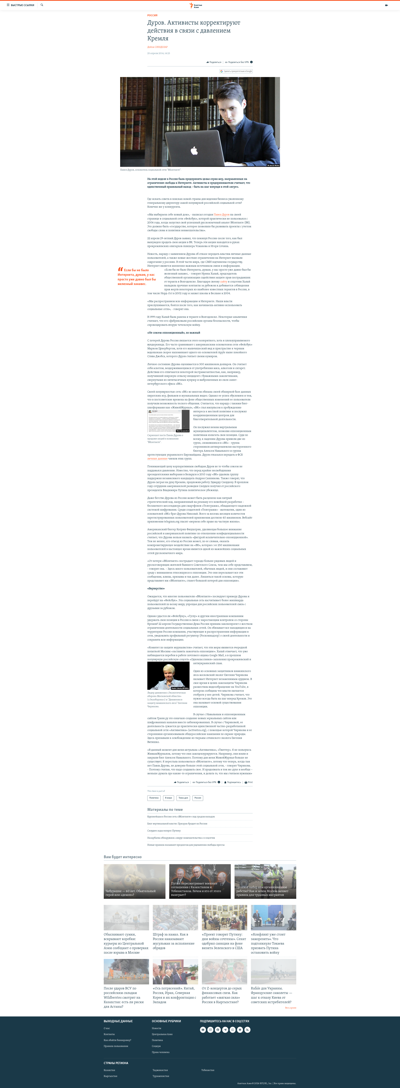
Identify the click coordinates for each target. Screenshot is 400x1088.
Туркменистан (161, 1076)
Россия (152, 15)
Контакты (109, 1034)
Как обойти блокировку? (117, 1040)
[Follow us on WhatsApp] (233, 1030)
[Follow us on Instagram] (210, 1030)
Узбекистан (207, 1070)
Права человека (161, 1052)
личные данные (157, 458)
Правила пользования (116, 1046)
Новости (156, 1028)
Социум (156, 1046)
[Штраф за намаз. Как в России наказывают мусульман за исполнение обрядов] (175, 917)
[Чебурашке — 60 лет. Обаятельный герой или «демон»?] (134, 881)
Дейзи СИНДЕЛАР (157, 47)
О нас (107, 1028)
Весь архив (290, 1008)
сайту (223, 281)
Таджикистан (160, 1070)
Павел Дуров (222, 214)
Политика (157, 1040)
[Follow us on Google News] (240, 1030)
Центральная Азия (162, 1034)
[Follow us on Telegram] (225, 1030)
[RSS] (247, 1030)
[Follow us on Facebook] (218, 1030)
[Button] (213, 62)
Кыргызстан (110, 1076)
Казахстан (109, 1070)
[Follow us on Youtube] (203, 1030)
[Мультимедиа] (386, 5)
